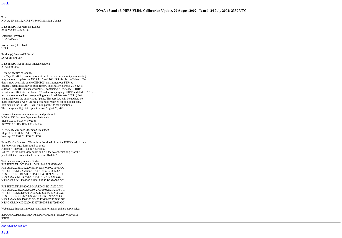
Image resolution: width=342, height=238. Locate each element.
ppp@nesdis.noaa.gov (14, 225)
